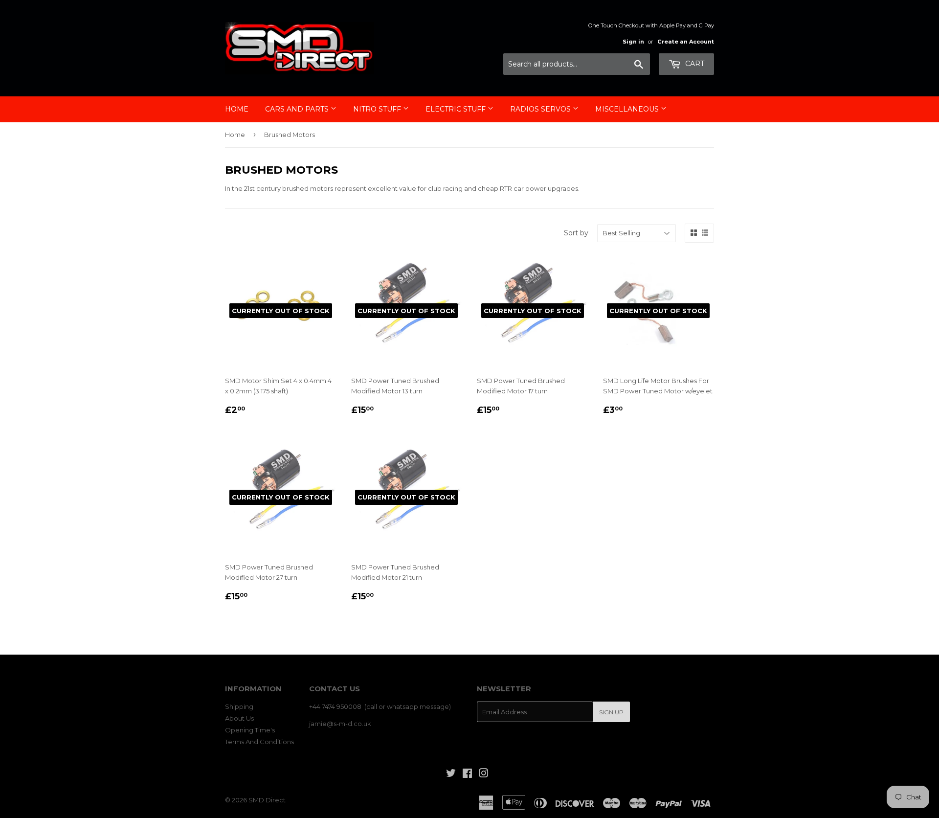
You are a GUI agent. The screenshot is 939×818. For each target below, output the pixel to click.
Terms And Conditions (259, 742)
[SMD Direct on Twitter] (451, 774)
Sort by (576, 232)
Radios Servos (541, 109)
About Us (239, 718)
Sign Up (611, 712)
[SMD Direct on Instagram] (484, 774)
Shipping (239, 706)
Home (236, 109)
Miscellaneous (628, 109)
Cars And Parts (298, 109)
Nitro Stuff (378, 109)
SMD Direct (267, 800)
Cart (693, 63)
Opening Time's (250, 730)
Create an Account (685, 41)
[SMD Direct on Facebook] (467, 774)
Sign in (633, 41)
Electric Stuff (456, 109)
